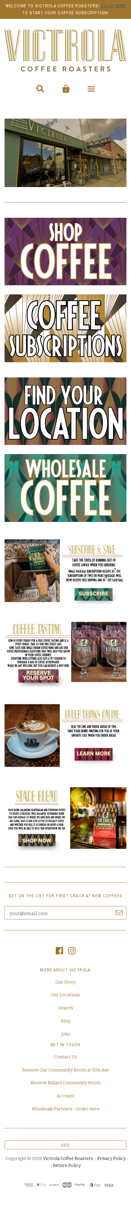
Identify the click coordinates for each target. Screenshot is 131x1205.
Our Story (65, 982)
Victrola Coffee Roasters (68, 1158)
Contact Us (65, 1057)
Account (65, 1096)
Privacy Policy (111, 1158)
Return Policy (67, 1165)
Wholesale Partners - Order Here (66, 1109)
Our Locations (65, 995)
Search (65, 1008)
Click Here (113, 6)
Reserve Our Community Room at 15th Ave (65, 1070)
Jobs (65, 1034)
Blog (65, 1021)
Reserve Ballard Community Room (65, 1082)
